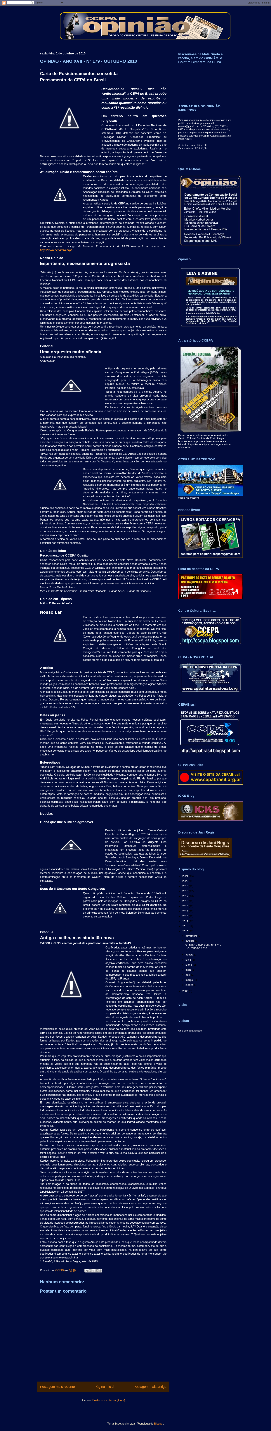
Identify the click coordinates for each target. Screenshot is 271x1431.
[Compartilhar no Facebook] (97, 1270)
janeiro (189, 984)
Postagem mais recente (57, 1387)
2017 (185, 896)
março (189, 979)
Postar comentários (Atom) (108, 1400)
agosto (189, 954)
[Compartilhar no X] (93, 1270)
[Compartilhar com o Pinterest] (100, 1270)
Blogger (158, 1423)
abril (188, 974)
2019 (185, 886)
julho (188, 959)
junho (189, 964)
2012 (185, 921)
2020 (185, 880)
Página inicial (104, 1387)
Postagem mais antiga (150, 1387)
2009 (185, 991)
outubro (190, 940)
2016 (185, 901)
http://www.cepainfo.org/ (56, 250)
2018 (185, 891)
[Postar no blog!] (90, 1270)
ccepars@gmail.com (188, 126)
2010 (185, 931)
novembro (191, 935)
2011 (185, 926)
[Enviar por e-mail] (86, 1270)
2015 (185, 906)
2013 (185, 916)
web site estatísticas (190, 1030)
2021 (185, 875)
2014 (185, 911)
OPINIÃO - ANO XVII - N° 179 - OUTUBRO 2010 (203, 947)
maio (188, 969)
